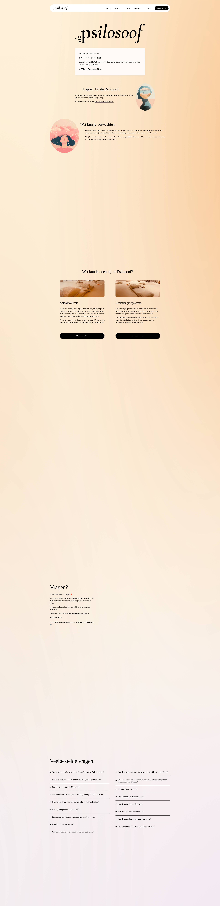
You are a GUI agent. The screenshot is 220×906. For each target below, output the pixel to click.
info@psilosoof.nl (56, 617)
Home (108, 8)
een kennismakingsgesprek (78, 613)
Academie (137, 8)
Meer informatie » (82, 336)
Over (128, 8)
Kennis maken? (161, 8)
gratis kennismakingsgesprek (104, 101)
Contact (147, 8)
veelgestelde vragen (68, 607)
